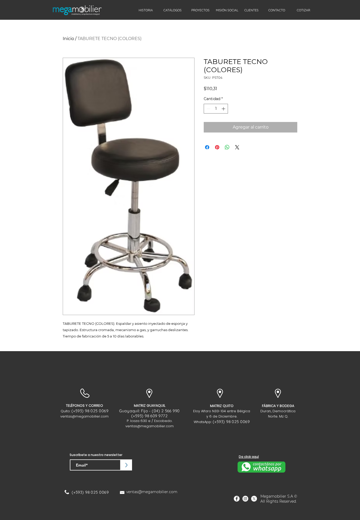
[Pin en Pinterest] (217, 147)
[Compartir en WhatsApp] (227, 147)
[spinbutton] (216, 108)
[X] (254, 499)
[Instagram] (245, 499)
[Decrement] (208, 108)
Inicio (68, 38)
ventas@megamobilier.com (84, 416)
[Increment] (224, 108)
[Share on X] (237, 147)
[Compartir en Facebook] (207, 147)
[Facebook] (237, 499)
